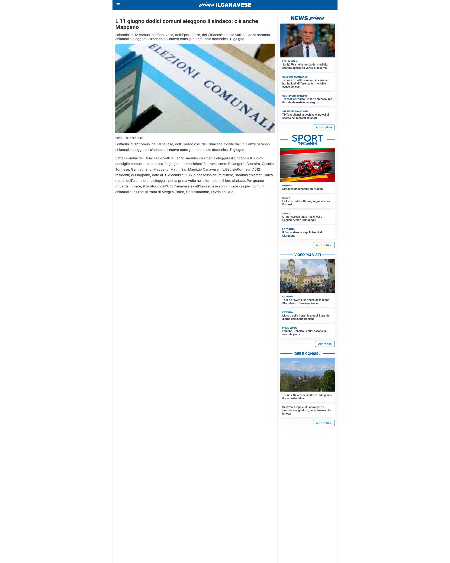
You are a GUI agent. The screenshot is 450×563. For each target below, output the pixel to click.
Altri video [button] (325, 344)
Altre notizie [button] (324, 127)
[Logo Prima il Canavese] (225, 5)
